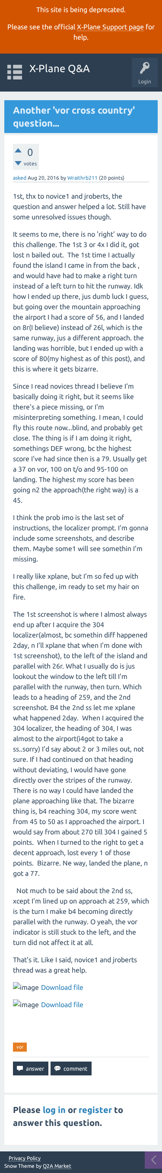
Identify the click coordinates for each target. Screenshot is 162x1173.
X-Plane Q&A (59, 68)
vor (19, 1046)
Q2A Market (57, 1166)
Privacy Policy (25, 1158)
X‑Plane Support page (110, 27)
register (95, 1110)
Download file (62, 987)
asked (19, 178)
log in (54, 1110)
